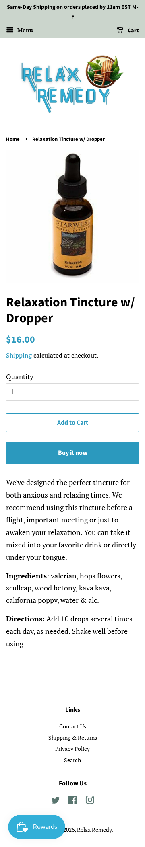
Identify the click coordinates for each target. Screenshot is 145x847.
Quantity (19, 376)
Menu (24, 30)
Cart (132, 31)
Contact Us (72, 726)
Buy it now (72, 452)
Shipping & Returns (72, 737)
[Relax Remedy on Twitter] (55, 801)
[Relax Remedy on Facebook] (72, 801)
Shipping (19, 355)
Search (72, 760)
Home (13, 139)
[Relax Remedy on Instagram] (89, 801)
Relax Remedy (94, 829)
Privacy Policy (72, 748)
